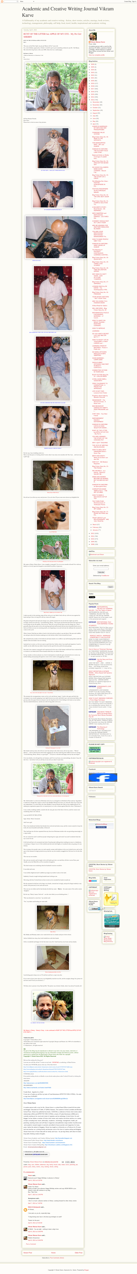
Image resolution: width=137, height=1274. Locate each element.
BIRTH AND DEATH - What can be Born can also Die (100, 457)
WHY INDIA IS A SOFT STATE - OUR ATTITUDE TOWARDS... (99, 276)
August (95, 113)
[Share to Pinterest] (74, 1162)
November (96, 105)
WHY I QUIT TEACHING (100, 442)
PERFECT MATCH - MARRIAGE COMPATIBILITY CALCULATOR (100, 636)
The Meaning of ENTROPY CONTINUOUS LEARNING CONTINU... (100, 252)
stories (38, 1166)
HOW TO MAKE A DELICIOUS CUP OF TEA (99, 496)
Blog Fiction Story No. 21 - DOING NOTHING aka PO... (100, 513)
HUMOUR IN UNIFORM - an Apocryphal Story (100, 485)
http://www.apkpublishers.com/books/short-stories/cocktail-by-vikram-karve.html (46, 1071)
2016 (93, 91)
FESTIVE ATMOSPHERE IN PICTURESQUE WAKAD (100, 190)
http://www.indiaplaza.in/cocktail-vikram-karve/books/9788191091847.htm (44, 1069)
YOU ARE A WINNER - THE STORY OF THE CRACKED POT (99, 438)
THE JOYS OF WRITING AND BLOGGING (100, 446)
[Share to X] (70, 1162)
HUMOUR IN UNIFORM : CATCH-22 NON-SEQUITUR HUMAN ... (100, 426)
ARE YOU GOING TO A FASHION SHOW (99, 302)
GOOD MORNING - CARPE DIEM (98, 359)
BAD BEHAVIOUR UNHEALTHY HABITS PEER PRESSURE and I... (100, 408)
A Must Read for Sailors (99, 305)
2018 (93, 86)
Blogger (86, 1270)
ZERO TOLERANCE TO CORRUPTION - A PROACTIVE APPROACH (100, 386)
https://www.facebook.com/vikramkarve (53, 1142)
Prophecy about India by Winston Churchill (100, 396)
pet (77, 1164)
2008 (93, 544)
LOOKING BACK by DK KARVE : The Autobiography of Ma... (100, 287)
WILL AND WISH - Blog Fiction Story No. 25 (99, 309)
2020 (93, 80)
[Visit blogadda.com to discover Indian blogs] (93, 881)
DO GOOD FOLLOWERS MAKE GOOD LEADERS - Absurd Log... (100, 169)
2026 (93, 64)
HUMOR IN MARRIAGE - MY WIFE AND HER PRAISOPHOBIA (100, 128)
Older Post (78, 1253)
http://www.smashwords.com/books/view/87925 (37, 1087)
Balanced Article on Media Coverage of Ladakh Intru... (100, 156)
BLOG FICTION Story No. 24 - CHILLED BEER (100, 375)
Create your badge (100, 772)
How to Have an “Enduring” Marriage (100, 649)
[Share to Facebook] (72, 1162)
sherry (33, 1166)
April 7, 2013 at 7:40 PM (35, 1203)
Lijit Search (92, 790)
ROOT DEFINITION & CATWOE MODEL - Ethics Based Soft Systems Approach (100, 672)
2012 (93, 533)
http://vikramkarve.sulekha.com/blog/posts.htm (58, 1145)
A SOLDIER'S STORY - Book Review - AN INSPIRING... (99, 208)
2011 (92, 536)
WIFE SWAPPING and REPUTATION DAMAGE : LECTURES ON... (100, 215)
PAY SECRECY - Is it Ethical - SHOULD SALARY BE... (98, 472)
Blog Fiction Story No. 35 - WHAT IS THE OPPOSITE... (100, 138)
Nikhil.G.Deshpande (34, 1207)
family (51, 1164)
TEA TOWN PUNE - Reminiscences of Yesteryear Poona (98, 502)
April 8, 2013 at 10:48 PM (35, 1231)
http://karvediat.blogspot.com (63, 1138)
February (96, 527)
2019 (93, 83)
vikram (51, 1166)
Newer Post (28, 1253)
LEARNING (95, 331)
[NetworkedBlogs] (101, 824)
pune (29, 1166)
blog (29, 1164)
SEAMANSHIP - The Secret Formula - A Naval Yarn (99, 401)
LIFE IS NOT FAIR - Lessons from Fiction (99, 392)
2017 (93, 89)
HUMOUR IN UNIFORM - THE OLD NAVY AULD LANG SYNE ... (100, 150)
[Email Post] (62, 1162)
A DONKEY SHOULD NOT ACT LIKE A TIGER (100, 222)
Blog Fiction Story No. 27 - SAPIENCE (100, 282)
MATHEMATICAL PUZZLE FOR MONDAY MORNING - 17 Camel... (100, 315)
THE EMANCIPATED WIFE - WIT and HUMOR (98, 144)
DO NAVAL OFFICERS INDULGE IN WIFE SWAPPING (99, 353)
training (47, 1166)
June (94, 118)
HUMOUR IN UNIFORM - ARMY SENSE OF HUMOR (100, 245)
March (95, 524)
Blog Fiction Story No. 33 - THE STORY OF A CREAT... (100, 176)
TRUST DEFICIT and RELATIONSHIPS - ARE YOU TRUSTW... (100, 519)
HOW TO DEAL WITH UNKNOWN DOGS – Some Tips (99, 451)
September (96, 110)
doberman (43, 1164)
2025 (93, 67)
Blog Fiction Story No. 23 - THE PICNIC (100, 467)
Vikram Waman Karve (34, 1184)
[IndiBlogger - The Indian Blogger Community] (111, 905)
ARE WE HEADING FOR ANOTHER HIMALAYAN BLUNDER (100, 227)
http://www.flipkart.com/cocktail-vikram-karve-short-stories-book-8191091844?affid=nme (48, 1067)
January (95, 530)
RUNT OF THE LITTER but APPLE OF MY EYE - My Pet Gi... (100, 432)
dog (48, 1164)
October (95, 107)
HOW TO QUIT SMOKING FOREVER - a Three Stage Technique (101, 699)
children (37, 1164)
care (32, 1164)
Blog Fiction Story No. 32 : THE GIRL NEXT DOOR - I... (100, 196)
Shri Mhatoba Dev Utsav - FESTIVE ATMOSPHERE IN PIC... (100, 183)
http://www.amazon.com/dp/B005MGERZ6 (36, 1083)
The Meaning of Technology (102, 728)
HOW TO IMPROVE (98, 328)
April (94, 124)
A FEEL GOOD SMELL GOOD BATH (99, 380)
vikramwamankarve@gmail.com (37, 1147)
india (59, 1164)
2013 (93, 100)
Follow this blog (101, 827)
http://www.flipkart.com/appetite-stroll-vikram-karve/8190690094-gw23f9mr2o (46, 1098)
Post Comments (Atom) (57, 1258)
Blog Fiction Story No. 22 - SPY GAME (100, 508)
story (42, 1166)
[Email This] (66, 1162)
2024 (93, 69)
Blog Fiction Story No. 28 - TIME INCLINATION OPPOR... (100, 269)
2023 (93, 72)
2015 (93, 94)
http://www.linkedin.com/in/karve (53, 1140)
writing (56, 1166)
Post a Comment (31, 1244)
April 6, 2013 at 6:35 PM (35, 1180)
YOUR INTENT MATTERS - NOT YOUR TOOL (100, 297)
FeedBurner (105, 575)
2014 (93, 97)
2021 (93, 78)
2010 (93, 539)
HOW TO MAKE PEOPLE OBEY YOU (100, 240)
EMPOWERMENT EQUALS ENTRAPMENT (98, 419)
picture (25, 1166)
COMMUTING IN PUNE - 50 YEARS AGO (100, 371)
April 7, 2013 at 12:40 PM (35, 1194)
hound (55, 1164)
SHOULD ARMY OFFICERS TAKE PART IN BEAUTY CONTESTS (100, 365)
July (94, 116)
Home (53, 1253)
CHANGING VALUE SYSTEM (98, 133)
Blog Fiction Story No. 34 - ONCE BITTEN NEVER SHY (100, 162)
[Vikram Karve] (103, 781)
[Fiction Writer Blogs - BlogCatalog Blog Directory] (108, 941)
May (94, 121)
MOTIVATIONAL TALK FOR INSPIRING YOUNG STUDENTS (101, 623)
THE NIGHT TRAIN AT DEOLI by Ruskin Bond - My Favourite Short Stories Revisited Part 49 (101, 714)
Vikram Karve (92, 772)
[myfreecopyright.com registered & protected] (101, 763)
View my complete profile (97, 55)
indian (63, 1164)
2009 (93, 541)
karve (67, 1164)
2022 (93, 75)
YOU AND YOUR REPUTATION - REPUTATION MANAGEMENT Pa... (99, 234)
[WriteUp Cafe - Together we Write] (112, 927)
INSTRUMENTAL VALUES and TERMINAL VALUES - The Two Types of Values (101, 608)
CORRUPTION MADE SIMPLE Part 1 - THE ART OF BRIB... (99, 490)
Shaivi (30, 1175)
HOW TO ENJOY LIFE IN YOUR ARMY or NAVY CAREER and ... (100, 341)
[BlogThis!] (68, 1162)
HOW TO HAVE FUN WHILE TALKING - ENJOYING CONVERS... (98, 323)
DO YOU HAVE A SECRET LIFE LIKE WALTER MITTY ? (100, 335)
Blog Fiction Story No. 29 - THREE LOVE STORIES (100, 263)
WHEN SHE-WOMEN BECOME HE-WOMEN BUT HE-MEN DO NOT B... (100, 479)
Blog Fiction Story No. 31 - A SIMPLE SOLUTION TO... (100, 202)
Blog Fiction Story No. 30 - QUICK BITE (100, 258)
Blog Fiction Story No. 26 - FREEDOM (100, 293)
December (96, 102)
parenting (72, 1164)
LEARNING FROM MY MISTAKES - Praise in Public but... (100, 347)
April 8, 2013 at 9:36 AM (35, 1223)
